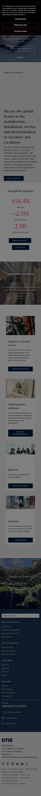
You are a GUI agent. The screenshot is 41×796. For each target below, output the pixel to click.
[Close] (38, 3)
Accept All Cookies (20, 31)
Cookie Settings (20, 19)
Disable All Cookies (20, 25)
